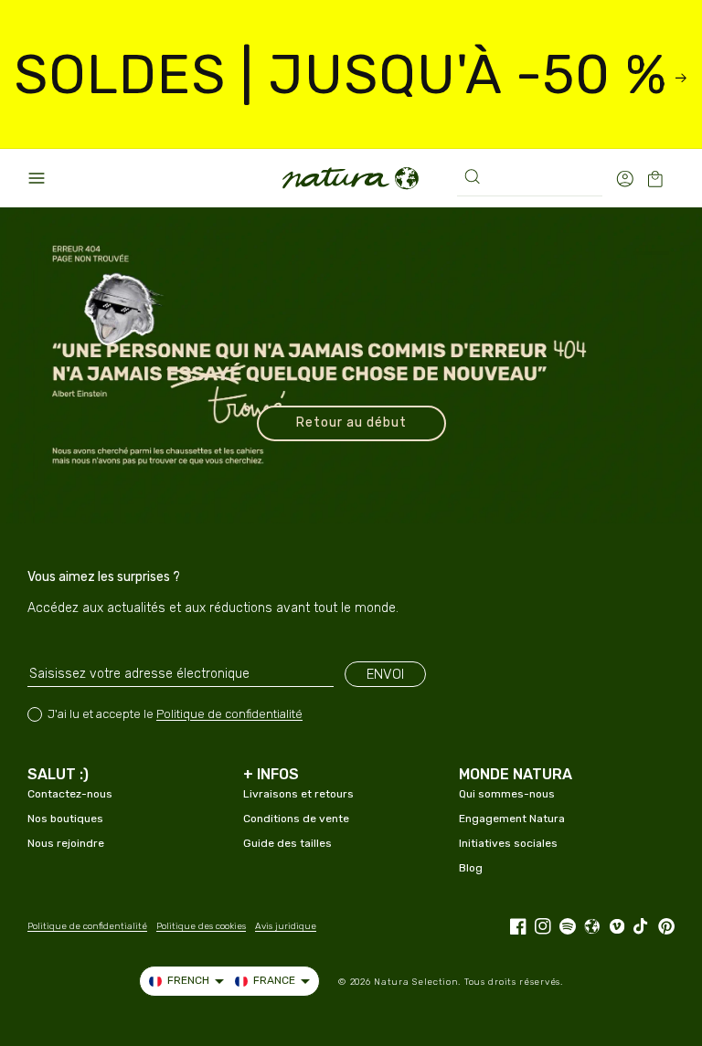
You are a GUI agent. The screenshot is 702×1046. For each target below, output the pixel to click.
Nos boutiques (65, 818)
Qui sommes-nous (507, 793)
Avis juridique (285, 926)
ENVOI (385, 674)
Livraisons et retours (298, 793)
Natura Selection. (417, 982)
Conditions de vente (296, 818)
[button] (37, 178)
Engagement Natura (512, 818)
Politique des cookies (201, 926)
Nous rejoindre (65, 843)
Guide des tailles (287, 843)
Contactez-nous (69, 793)
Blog (471, 867)
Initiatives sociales (508, 843)
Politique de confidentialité (229, 714)
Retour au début (351, 422)
